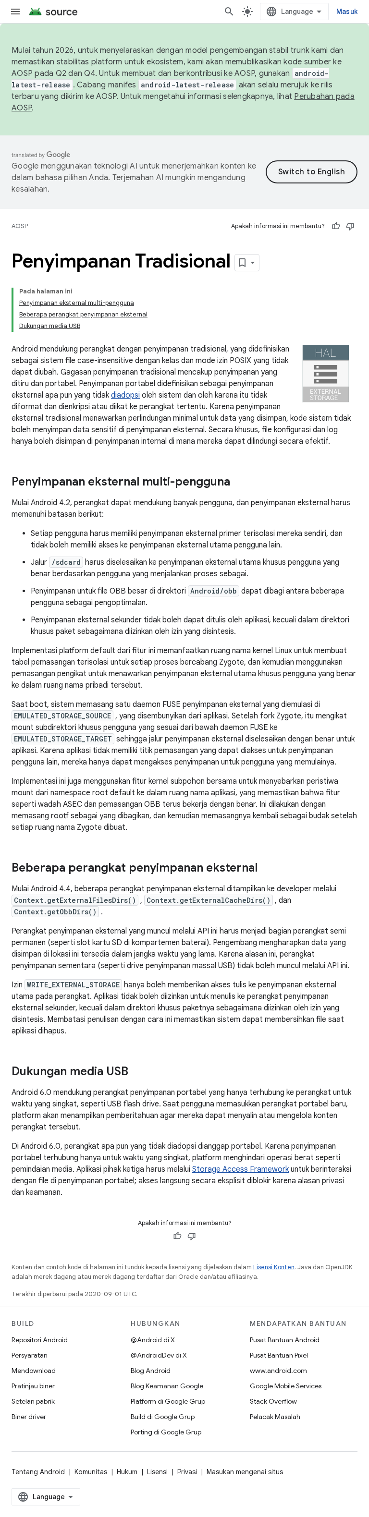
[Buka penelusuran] (229, 11)
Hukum (127, 1472)
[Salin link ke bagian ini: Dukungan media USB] (138, 1072)
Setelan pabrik (33, 1401)
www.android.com (278, 1370)
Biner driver (29, 1416)
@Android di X (153, 1339)
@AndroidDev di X (159, 1355)
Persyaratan (30, 1355)
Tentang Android (38, 1472)
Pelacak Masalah (275, 1416)
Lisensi (157, 1472)
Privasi (187, 1472)
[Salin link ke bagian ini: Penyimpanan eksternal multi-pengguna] (239, 482)
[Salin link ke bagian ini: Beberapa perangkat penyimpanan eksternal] (267, 868)
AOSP (20, 226)
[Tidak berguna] (350, 226)
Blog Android (151, 1370)
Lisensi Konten (274, 1267)
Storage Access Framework (240, 1169)
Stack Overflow (273, 1401)
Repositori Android (40, 1339)
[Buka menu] (15, 11)
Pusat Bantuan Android (285, 1339)
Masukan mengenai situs (245, 1472)
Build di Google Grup (163, 1416)
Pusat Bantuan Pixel (279, 1355)
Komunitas (90, 1472)
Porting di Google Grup (166, 1432)
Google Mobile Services (285, 1386)
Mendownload (34, 1370)
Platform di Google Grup (168, 1401)
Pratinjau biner (33, 1386)
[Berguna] (336, 226)
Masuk (346, 11)
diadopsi (125, 395)
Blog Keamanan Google (167, 1386)
